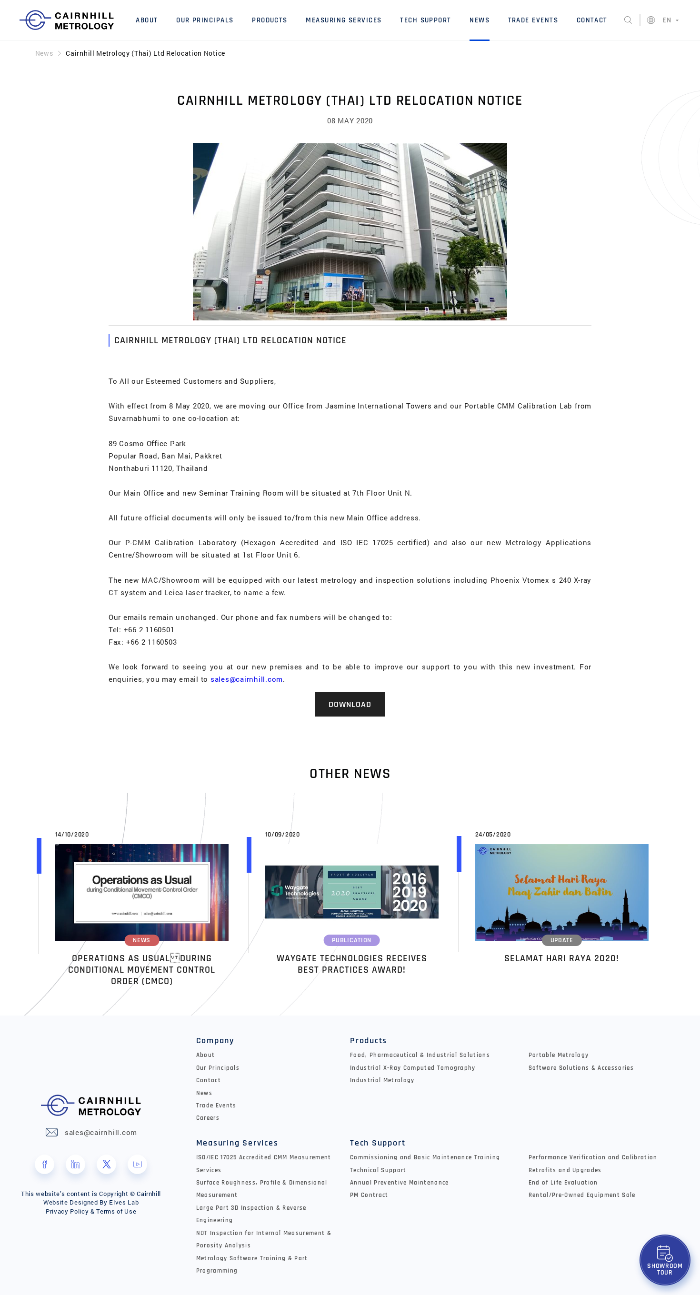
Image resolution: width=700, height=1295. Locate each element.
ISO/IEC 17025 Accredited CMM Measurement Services (263, 1164)
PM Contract (369, 1195)
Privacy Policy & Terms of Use (91, 1211)
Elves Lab (124, 1202)
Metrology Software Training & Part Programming (252, 1265)
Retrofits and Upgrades (565, 1170)
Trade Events (533, 20)
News (480, 20)
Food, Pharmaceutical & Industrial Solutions (420, 1055)
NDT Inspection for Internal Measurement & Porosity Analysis (263, 1239)
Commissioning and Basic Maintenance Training (425, 1158)
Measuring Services (343, 20)
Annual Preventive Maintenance (399, 1183)
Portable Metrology (559, 1055)
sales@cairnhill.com (246, 679)
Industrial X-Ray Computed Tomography (413, 1068)
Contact (592, 20)
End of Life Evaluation (563, 1183)
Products (270, 20)
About (147, 20)
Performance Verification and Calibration (593, 1158)
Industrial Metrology (382, 1080)
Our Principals (205, 20)
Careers (208, 1118)
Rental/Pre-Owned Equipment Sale (582, 1195)
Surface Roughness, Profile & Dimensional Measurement (262, 1189)
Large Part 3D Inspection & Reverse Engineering (251, 1214)
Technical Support (378, 1170)
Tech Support (425, 20)
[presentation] (15, 906)
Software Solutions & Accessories (581, 1068)
